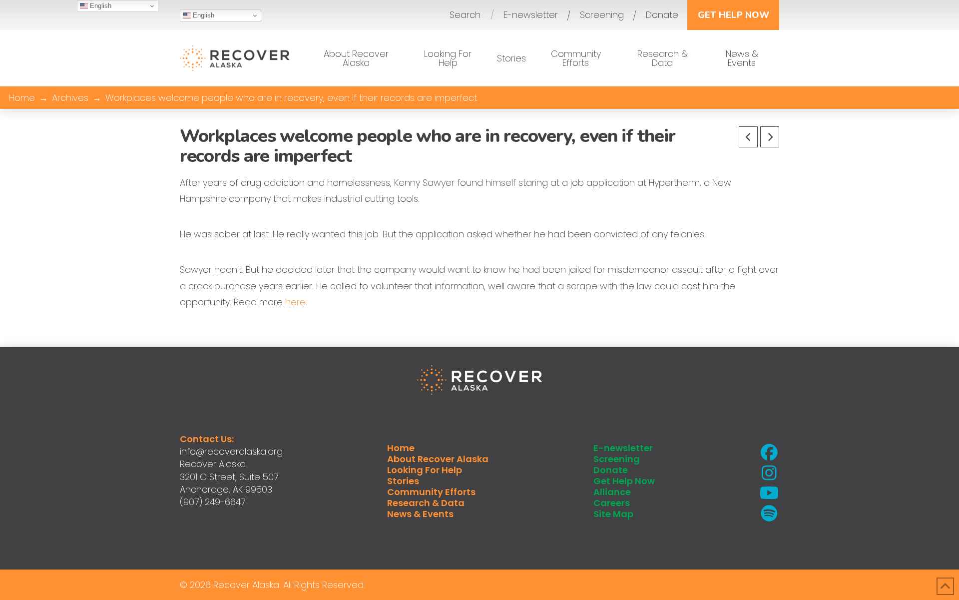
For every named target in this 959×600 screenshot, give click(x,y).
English (202, 15)
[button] (465, 14)
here (295, 302)
